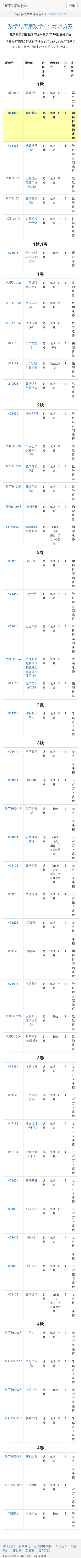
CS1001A (13, 218)
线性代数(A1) (31, 325)
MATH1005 (13, 486)
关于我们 (9, 1546)
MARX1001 (13, 178)
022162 (13, 363)
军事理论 (31, 92)
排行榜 (17, 1550)
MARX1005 (13, 1016)
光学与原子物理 (31, 685)
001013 (13, 983)
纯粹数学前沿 (31, 715)
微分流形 (31, 1389)
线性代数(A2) (31, 488)
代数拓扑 (31, 1418)
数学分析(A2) (31, 305)
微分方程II (31, 1068)
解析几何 (31, 113)
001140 (13, 1095)
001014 (13, 751)
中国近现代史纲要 (31, 284)
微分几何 (31, 983)
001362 (13, 1209)
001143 (13, 951)
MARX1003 (13, 446)
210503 (13, 383)
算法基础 (31, 1180)
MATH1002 (13, 303)
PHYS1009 (13, 527)
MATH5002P (13, 1485)
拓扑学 (31, 1237)
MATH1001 (13, 198)
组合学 (31, 780)
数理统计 (31, 894)
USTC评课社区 (15, 5)
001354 (13, 780)
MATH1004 (13, 323)
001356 (13, 145)
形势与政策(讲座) (31, 1038)
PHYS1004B (13, 506)
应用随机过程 (31, 1097)
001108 (13, 865)
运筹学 (31, 922)
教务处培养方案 (49, 47)
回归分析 (31, 1266)
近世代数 (31, 626)
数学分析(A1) (31, 200)
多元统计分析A (31, 1125)
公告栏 (30, 1550)
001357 (13, 113)
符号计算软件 (31, 839)
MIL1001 (13, 92)
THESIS (13, 1513)
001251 (13, 922)
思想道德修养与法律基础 (31, 182)
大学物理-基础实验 (31, 365)
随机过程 (31, 1456)
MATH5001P (13, 808)
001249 (13, 593)
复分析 (31, 593)
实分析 (31, 561)
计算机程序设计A (31, 220)
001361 (13, 837)
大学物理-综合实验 (31, 529)
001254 (13, 1180)
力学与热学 (31, 345)
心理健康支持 (43, 1546)
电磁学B (31, 506)
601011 (13, 252)
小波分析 (31, 1209)
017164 (13, 1152)
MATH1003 (13, 466)
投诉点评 (61, 1546)
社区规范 (24, 1546)
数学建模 (31, 1294)
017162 (13, 1123)
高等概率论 (31, 1363)
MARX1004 (13, 659)
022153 (13, 343)
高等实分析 (31, 810)
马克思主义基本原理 (31, 450)
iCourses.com (57, 14)
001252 (13, 894)
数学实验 (31, 865)
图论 (31, 1332)
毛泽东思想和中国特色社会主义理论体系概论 (31, 667)
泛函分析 (31, 751)
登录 (72, 5)
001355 (13, 413)
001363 (13, 1266)
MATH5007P (13, 1361)
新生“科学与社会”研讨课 (31, 256)
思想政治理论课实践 (31, 1020)
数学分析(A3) (31, 468)
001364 (13, 1066)
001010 (13, 626)
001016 (13, 1237)
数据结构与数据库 (31, 385)
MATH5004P (13, 1418)
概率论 (31, 951)
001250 (13, 561)
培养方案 (44, 1550)
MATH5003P (13, 1389)
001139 (13, 1294)
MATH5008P (13, 1456)
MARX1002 (13, 282)
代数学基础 (31, 147)
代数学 (31, 1485)
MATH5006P (13, 1332)
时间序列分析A (31, 1154)
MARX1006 (13, 1036)
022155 (13, 683)
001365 (13, 713)
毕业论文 (31, 1513)
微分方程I (31, 413)
